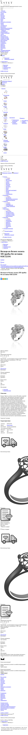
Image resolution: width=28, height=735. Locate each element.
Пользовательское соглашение (8, 707)
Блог (2, 699)
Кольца (5, 266)
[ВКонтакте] (1, 279)
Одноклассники (7, 67)
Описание (5, 389)
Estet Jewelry (3, 368)
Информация (4, 700)
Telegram (5, 66)
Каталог (8, 179)
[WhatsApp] (5, 279)
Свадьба (13, 266)
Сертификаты (16, 267)
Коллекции (8, 197)
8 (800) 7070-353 (4, 51)
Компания (8, 220)
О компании (3, 693)
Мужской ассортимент (6, 686)
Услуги (2, 710)
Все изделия (3, 677)
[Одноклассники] (3, 279)
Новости (3, 694)
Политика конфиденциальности (8, 706)
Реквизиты (3, 698)
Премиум (8, 203)
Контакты (3, 696)
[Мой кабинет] (1, 174)
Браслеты (9, 266)
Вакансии (3, 695)
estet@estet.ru (5, 61)
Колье (21, 266)
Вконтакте (5, 65)
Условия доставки (5, 704)
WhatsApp (5, 68)
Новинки (21, 267)
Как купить (8, 211)
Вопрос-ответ (4, 709)
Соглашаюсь (4, 732)
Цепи (24, 266)
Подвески (17, 266)
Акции (11, 267)
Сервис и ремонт (4, 712)
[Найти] (2, 9)
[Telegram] (7, 279)
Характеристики (7, 390)
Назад (8, 178)
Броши (8, 267)
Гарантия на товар (5, 705)
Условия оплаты (4, 702)
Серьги (2, 266)
